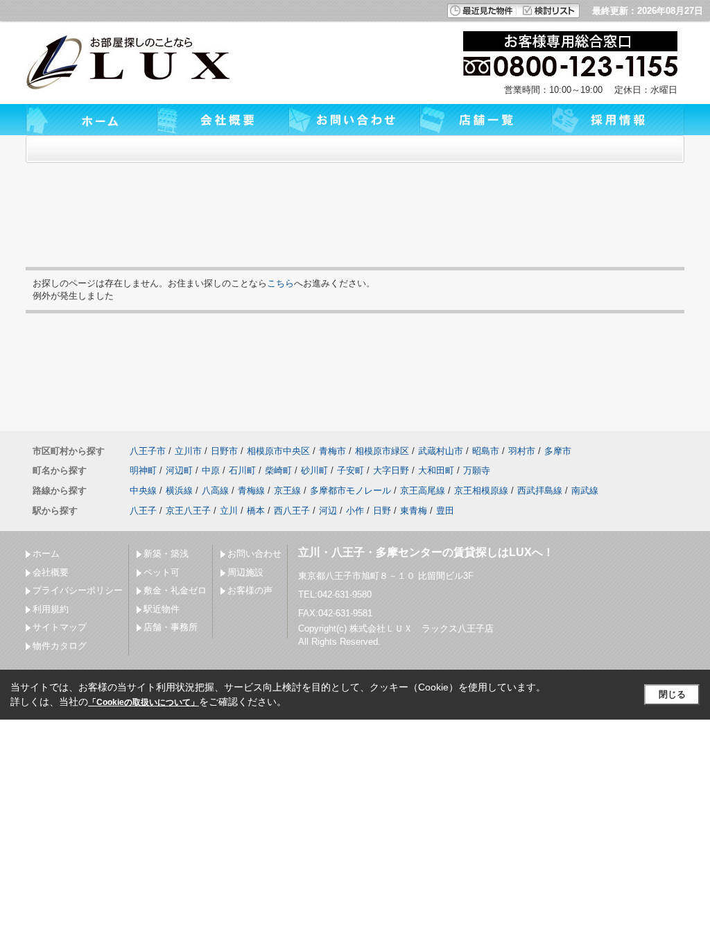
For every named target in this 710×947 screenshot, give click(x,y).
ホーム (46, 553)
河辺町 (179, 470)
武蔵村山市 (440, 451)
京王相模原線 (481, 490)
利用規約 (51, 609)
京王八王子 (188, 510)
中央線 (143, 490)
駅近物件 (162, 609)
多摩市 (557, 451)
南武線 (584, 490)
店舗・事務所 (171, 627)
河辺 (328, 510)
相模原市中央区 (278, 451)
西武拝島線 (539, 490)
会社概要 (51, 572)
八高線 (215, 490)
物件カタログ (60, 646)
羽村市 (521, 451)
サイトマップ (60, 627)
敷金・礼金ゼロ (175, 590)
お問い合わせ (254, 553)
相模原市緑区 (382, 451)
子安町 (350, 470)
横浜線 (179, 490)
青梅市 (332, 451)
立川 (229, 510)
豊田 (445, 510)
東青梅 (413, 510)
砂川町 (314, 470)
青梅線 (251, 490)
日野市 (224, 451)
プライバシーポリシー (78, 590)
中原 (211, 470)
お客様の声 (249, 590)
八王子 (143, 510)
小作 (355, 510)
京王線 (287, 490)
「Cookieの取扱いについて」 (143, 702)
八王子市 (148, 451)
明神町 (143, 470)
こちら (280, 283)
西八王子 (292, 510)
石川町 (242, 470)
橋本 (256, 510)
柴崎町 (278, 470)
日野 (382, 510)
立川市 (188, 451)
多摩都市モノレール (350, 490)
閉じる (672, 694)
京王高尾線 (422, 490)
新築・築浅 (166, 553)
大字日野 (391, 470)
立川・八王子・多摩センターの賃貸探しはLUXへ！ (426, 552)
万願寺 (476, 470)
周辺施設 (245, 572)
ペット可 (162, 572)
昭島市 (485, 451)
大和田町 (436, 470)
